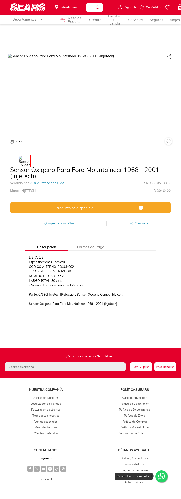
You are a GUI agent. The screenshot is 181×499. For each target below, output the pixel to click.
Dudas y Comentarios (134, 458)
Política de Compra (134, 421)
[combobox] (94, 7)
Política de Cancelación (134, 403)
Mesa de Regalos (75, 20)
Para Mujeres (140, 367)
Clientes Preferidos (46, 433)
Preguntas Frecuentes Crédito (134, 476)
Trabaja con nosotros (45, 415)
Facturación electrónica (46, 409)
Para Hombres (165, 367)
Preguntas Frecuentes (134, 470)
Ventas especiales (45, 421)
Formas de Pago (134, 464)
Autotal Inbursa (134, 482)
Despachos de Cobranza (135, 433)
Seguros (156, 19)
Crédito (95, 19)
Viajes (175, 19)
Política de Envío (134, 415)
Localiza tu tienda (115, 19)
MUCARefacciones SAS (47, 183)
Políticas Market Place (134, 427)
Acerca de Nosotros (45, 397)
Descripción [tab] (46, 247)
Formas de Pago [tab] (90, 247)
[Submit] (98, 7)
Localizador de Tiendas (46, 403)
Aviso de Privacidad (134, 397)
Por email (46, 479)
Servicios (135, 19)
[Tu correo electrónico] (66, 366)
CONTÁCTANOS (46, 450)
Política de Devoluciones (134, 409)
